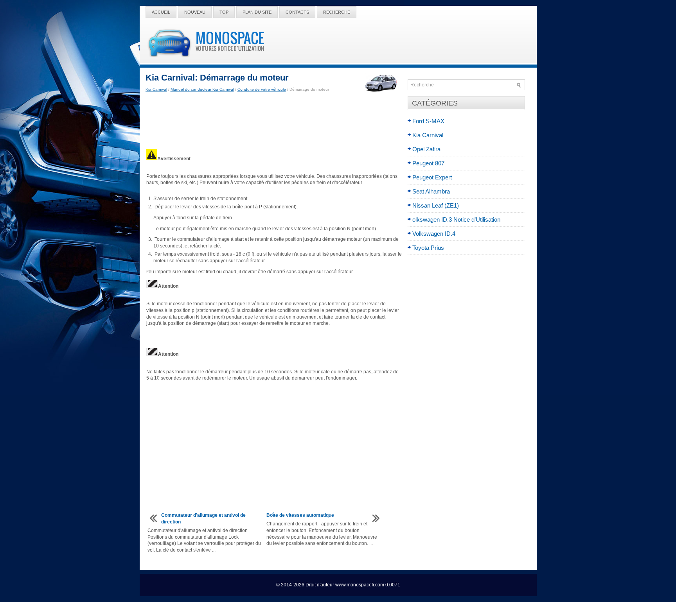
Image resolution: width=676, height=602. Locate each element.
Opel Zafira (426, 149)
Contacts (297, 12)
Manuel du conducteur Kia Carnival (202, 89)
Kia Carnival (156, 89)
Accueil (161, 12)
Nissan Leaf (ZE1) (435, 205)
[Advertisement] (274, 120)
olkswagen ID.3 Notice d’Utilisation (456, 219)
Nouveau (194, 12)
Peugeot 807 (428, 163)
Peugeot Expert (432, 177)
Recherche (336, 12)
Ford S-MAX (428, 121)
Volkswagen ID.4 (433, 233)
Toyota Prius (428, 247)
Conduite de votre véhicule (261, 89)
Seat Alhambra (431, 191)
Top (223, 12)
